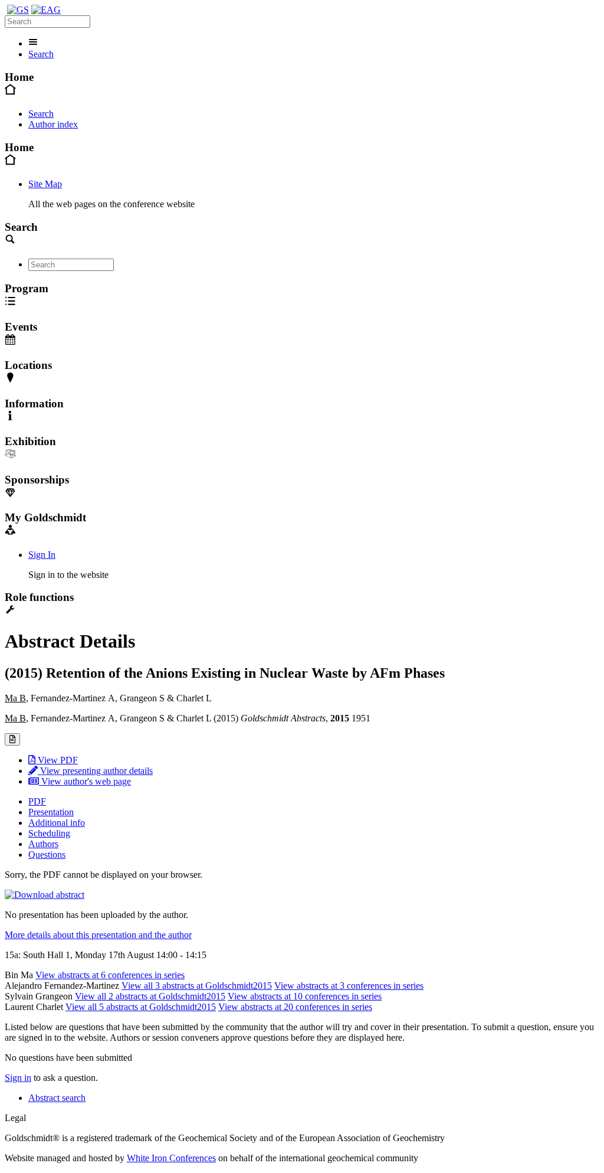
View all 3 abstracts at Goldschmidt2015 (197, 986)
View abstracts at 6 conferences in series (110, 975)
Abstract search (57, 1098)
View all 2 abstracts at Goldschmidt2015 (150, 996)
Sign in (18, 1078)
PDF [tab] (37, 801)
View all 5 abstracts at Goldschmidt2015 (140, 1007)
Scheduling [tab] (49, 833)
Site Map (45, 184)
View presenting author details (95, 771)
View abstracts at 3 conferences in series (349, 986)
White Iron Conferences (171, 1158)
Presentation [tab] (51, 812)
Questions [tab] (46, 854)
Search (41, 54)
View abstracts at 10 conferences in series (305, 996)
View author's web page (85, 781)
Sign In (41, 555)
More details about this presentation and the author (98, 935)
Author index (53, 124)
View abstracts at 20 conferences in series (295, 1007)
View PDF (56, 760)
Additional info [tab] (56, 823)
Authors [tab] (43, 844)
